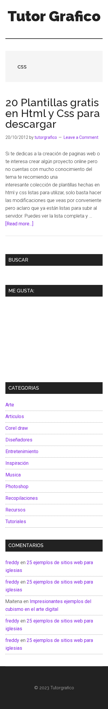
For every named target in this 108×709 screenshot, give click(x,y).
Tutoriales (15, 521)
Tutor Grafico (54, 16)
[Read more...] (19, 224)
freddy (12, 562)
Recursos (15, 510)
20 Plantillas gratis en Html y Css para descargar (52, 113)
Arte (9, 405)
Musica (13, 475)
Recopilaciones (21, 498)
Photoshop (16, 486)
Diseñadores (18, 440)
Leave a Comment (81, 137)
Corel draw (16, 428)
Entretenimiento (21, 451)
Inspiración (16, 463)
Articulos (14, 416)
